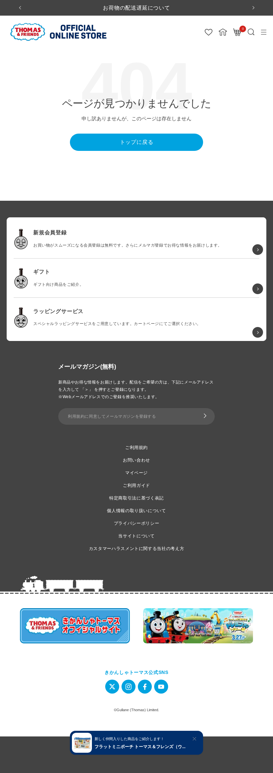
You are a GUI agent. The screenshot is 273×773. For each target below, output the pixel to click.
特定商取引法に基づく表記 (136, 498)
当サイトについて (136, 535)
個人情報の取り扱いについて (136, 510)
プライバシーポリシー (136, 523)
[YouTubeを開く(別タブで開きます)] (161, 687)
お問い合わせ (136, 460)
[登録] (205, 416)
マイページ (136, 472)
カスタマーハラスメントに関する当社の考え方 (136, 548)
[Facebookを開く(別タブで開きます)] (145, 687)
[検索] (251, 32)
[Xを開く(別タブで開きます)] (112, 687)
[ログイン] (223, 32)
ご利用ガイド (136, 485)
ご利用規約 (136, 447)
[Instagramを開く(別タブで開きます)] (129, 687)
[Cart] (237, 32)
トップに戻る (136, 142)
